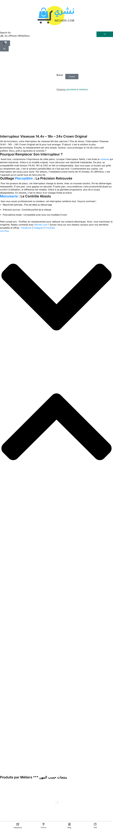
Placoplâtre (24, 178)
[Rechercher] (104, 34)
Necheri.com (41, 224)
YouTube (50, 227)
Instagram (39, 227)
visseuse (104, 159)
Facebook (26, 227)
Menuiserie (9, 196)
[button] (5, 43)
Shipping (61, 89)
